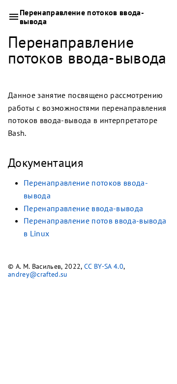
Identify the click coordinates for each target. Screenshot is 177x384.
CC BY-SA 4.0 (103, 266)
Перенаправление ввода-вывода (83, 208)
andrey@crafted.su (38, 274)
